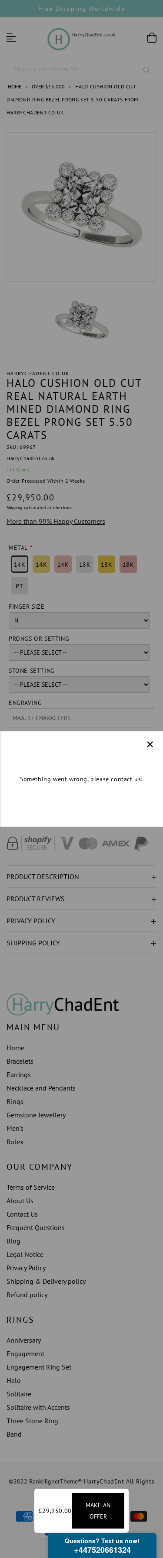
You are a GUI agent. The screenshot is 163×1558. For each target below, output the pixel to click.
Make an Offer (98, 1510)
